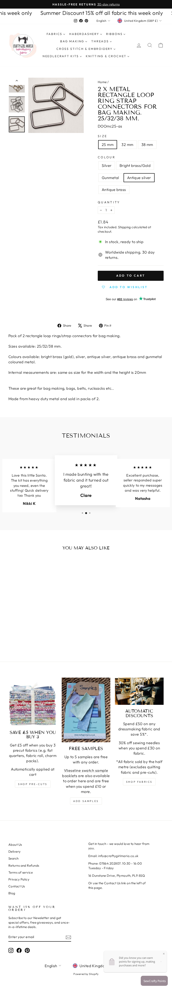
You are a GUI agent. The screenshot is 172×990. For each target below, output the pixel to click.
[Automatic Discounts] (139, 691)
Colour (106, 157)
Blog (11, 893)
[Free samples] (86, 710)
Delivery (14, 851)
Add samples (86, 801)
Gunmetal (110, 177)
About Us (15, 845)
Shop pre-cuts (32, 784)
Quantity (109, 202)
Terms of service (20, 872)
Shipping (124, 227)
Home (102, 82)
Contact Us (16, 886)
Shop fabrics (139, 781)
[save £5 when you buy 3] (32, 702)
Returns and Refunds (23, 866)
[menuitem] (55, 34)
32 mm (127, 144)
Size (102, 136)
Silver (107, 165)
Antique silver (139, 177)
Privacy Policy (18, 879)
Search (13, 858)
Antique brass (114, 189)
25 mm (107, 144)
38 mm (147, 144)
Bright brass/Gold (135, 165)
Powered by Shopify (85, 974)
